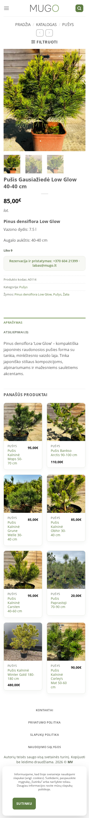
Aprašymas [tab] (13, 322)
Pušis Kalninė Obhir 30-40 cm (58, 528)
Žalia (66, 294)
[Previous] (12, 100)
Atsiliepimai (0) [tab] (16, 332)
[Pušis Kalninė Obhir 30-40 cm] (66, 494)
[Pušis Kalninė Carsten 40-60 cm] (23, 570)
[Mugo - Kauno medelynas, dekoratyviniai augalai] (44, 8)
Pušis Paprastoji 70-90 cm (59, 602)
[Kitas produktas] (49, 33)
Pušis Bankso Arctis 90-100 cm (64, 453)
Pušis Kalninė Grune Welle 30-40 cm (15, 530)
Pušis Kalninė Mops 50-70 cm (15, 457)
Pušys (68, 24)
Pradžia (23, 24)
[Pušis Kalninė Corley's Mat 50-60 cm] (66, 641)
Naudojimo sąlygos (44, 747)
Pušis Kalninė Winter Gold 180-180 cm (21, 674)
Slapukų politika (44, 735)
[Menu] (6, 8)
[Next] (76, 100)
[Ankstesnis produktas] (39, 33)
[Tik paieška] (79, 8)
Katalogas (46, 24)
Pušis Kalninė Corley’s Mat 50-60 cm (59, 678)
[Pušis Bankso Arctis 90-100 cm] (66, 422)
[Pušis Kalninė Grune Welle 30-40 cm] (23, 494)
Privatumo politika (44, 722)
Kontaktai (44, 710)
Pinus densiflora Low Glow (33, 294)
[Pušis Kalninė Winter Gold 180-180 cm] (23, 641)
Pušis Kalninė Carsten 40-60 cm (15, 604)
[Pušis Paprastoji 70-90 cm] (66, 570)
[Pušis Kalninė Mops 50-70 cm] (23, 422)
